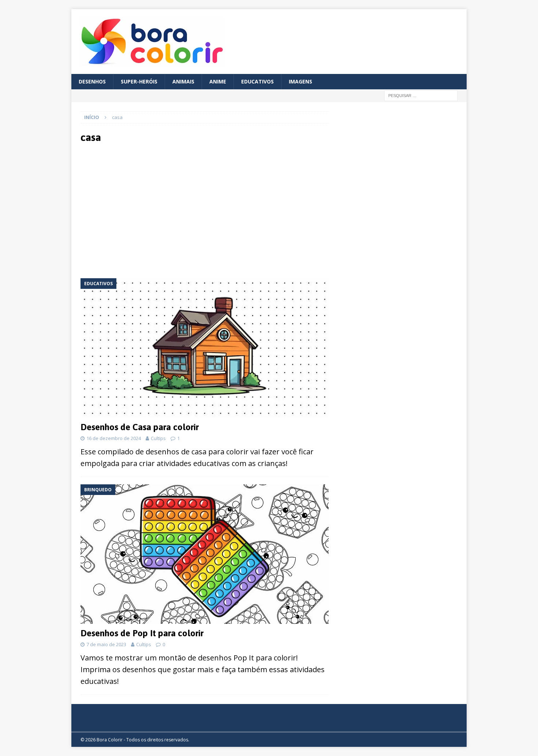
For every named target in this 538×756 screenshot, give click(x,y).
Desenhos (92, 81)
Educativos (257, 81)
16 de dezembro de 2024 (113, 438)
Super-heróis (139, 81)
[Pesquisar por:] (420, 95)
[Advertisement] (145, 210)
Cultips (158, 438)
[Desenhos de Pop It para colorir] (205, 554)
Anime (217, 81)
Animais (183, 81)
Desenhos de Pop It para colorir (142, 633)
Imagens (300, 81)
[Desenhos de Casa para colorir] (205, 348)
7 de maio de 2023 (106, 644)
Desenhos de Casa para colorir (140, 427)
